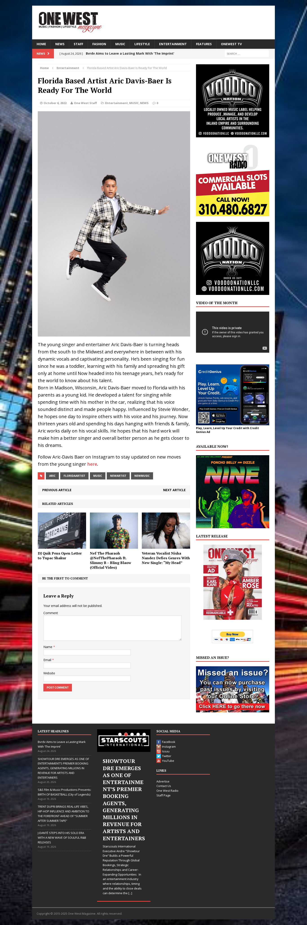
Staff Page (163, 795)
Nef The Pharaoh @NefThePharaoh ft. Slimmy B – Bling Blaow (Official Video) (110, 560)
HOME (41, 44)
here (92, 464)
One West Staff (85, 103)
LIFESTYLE (142, 44)
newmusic (142, 476)
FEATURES (204, 44)
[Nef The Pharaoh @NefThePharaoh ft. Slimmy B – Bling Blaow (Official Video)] (114, 546)
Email (47, 660)
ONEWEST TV (231, 44)
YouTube (168, 761)
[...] (130, 893)
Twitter (166, 756)
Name (48, 647)
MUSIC (120, 44)
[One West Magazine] (153, 22)
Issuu (165, 751)
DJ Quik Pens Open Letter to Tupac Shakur (60, 555)
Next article (174, 490)
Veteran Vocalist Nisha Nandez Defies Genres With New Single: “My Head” (166, 558)
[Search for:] (246, 53)
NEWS (60, 44)
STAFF (78, 44)
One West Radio (167, 791)
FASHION (99, 44)
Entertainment (116, 103)
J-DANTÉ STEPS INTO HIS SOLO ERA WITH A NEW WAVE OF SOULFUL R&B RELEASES (62, 837)
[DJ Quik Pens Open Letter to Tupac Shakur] (62, 546)
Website (49, 673)
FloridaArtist (74, 476)
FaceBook (168, 742)
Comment (50, 613)
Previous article (56, 490)
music (97, 476)
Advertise (162, 781)
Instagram (169, 746)
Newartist (118, 476)
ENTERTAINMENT (173, 44)
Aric (52, 476)
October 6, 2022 (55, 103)
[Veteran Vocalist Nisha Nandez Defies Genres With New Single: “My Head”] (166, 546)
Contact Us (163, 786)
